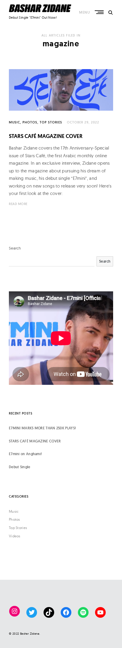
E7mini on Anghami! (25, 454)
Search (15, 248)
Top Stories (51, 122)
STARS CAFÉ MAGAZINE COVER (46, 136)
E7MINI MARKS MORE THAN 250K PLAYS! (42, 428)
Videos (14, 536)
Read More (18, 204)
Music (14, 122)
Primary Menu (100, 12)
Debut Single (19, 467)
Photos (30, 122)
